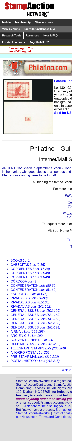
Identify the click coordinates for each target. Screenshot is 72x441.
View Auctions (44, 22)
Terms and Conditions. (55, 417)
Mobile (6, 22)
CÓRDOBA (23, 281)
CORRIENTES (30, 269)
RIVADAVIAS (29, 298)
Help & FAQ (50, 35)
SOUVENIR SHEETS (32, 340)
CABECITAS (28, 264)
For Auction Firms (13, 42)
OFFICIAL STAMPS (35, 344)
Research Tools (11, 35)
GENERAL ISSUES (35, 310)
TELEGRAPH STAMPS (38, 348)
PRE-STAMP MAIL (35, 356)
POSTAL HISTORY (35, 361)
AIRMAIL (28, 331)
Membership (23, 22)
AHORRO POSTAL (30, 352)
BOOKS (20, 260)
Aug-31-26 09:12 (39, 42)
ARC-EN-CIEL (27, 335)
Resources (32, 35)
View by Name (11, 28)
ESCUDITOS (29, 294)
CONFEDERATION (33, 285)
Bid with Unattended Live (39, 28)
